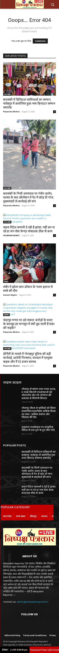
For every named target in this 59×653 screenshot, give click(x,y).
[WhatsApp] (41, 624)
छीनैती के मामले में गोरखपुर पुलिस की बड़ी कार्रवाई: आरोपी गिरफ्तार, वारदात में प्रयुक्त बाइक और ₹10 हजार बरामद (27, 358)
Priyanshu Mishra (11, 111)
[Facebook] (18, 624)
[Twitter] (33, 624)
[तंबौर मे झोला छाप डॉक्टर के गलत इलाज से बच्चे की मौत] (29, 263)
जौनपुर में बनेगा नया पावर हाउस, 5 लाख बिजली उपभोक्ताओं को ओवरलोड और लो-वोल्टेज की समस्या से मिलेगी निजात (39, 393)
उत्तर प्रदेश (7, 94)
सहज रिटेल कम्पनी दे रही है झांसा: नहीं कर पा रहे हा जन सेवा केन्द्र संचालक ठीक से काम (29, 229)
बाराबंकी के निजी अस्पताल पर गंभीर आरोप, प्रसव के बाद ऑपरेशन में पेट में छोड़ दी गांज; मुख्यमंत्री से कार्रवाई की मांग (28, 197)
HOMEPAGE (40, 41)
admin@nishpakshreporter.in (32, 601)
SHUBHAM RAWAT (11, 235)
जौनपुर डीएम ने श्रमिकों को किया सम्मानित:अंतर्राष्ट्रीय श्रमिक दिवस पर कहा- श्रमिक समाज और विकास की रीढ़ (39, 412)
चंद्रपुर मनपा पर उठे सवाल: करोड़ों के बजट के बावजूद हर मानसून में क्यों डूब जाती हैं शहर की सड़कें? (28, 324)
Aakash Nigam (10, 295)
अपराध (6, 281)
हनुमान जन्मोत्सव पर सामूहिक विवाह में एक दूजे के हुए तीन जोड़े (38, 429)
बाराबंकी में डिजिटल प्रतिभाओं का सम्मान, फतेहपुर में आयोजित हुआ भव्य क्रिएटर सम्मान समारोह (29, 103)
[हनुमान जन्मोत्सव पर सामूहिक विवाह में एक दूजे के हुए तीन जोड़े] (11, 431)
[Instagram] (25, 624)
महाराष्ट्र (6, 315)
